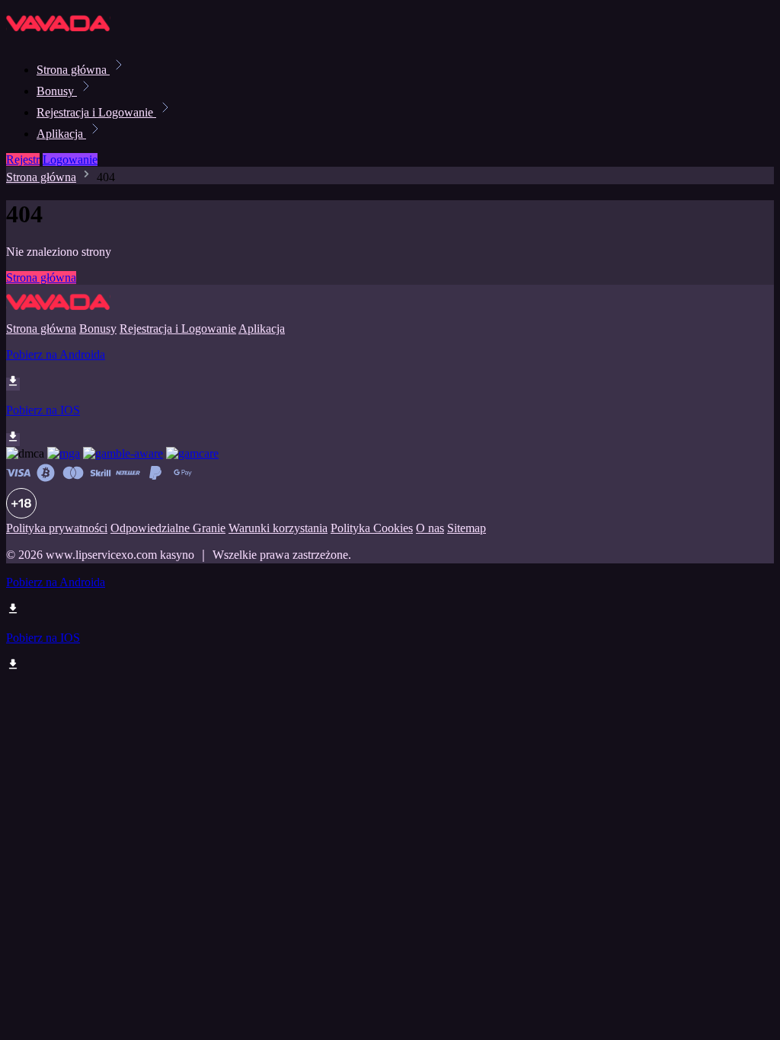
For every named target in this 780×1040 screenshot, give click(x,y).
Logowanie (70, 159)
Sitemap (466, 528)
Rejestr (23, 159)
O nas (430, 528)
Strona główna (73, 69)
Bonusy (57, 91)
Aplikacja (61, 133)
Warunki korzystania (278, 528)
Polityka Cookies (372, 528)
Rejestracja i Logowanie (96, 112)
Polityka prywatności (56, 528)
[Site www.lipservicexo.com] (58, 36)
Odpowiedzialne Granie (167, 528)
